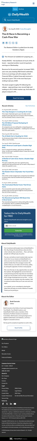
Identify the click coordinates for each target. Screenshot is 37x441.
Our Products (5, 343)
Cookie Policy (5, 393)
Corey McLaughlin (25, 29)
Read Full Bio (18, 328)
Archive (21, 9)
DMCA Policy (18, 388)
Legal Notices (18, 390)
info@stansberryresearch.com (9, 368)
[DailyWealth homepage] (18, 14)
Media (3, 350)
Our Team (4, 378)
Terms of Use (5, 398)
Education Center (6, 354)
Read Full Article (18, 98)
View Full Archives (30, 105)
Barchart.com (13, 421)
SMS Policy (17, 393)
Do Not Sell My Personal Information (24, 395)
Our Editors (5, 347)
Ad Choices (5, 390)
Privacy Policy (5, 388)
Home (15, 9)
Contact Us (4, 383)
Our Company (5, 376)
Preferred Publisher (7, 357)
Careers (4, 380)
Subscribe (18, 230)
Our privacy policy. (19, 235)
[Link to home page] (10, 3)
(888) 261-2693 (6, 371)
